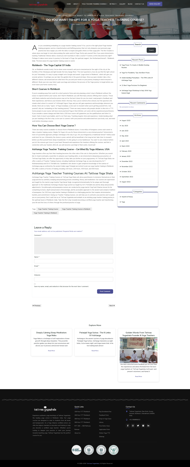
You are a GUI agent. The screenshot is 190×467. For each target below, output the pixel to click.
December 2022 (127, 161)
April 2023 (125, 141)
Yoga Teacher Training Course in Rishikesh (76, 209)
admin (93, 24)
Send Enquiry (154, 4)
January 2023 (126, 156)
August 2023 (126, 121)
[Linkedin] (148, 426)
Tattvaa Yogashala (93, 463)
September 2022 (127, 177)
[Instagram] (133, 426)
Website (37, 275)
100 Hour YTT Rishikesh (82, 412)
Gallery (122, 4)
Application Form (104, 429)
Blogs (130, 4)
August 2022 (126, 182)
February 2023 (126, 151)
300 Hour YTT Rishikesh (82, 419)
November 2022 (127, 167)
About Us (77, 433)
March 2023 (126, 146)
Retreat (77, 429)
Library (101, 422)
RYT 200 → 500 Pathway (83, 426)
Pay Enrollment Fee (105, 412)
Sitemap (101, 437)
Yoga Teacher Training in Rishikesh (45, 213)
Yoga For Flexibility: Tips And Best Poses (136, 73)
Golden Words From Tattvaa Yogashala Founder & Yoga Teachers (138, 334)
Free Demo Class (104, 426)
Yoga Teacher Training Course (48, 209)
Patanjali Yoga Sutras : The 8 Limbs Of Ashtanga (95, 334)
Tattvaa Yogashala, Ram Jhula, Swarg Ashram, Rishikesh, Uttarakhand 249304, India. (142, 413)
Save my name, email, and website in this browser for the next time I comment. (61, 286)
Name (36, 257)
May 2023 (125, 136)
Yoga (65, 15)
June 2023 (125, 131)
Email (36, 266)
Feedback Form (104, 415)
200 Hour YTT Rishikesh (82, 415)
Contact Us (139, 4)
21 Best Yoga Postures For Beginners (134, 85)
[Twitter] (138, 426)
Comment (38, 235)
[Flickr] (143, 426)
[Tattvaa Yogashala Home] (38, 3)
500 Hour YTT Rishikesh (82, 422)
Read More (51, 351)
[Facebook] (128, 426)
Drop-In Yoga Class (105, 419)
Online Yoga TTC (104, 433)
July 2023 (125, 126)
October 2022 (126, 172)
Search (138, 44)
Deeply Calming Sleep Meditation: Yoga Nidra (51, 334)
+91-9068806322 (134, 420)
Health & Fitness (127, 197)
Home (69, 4)
